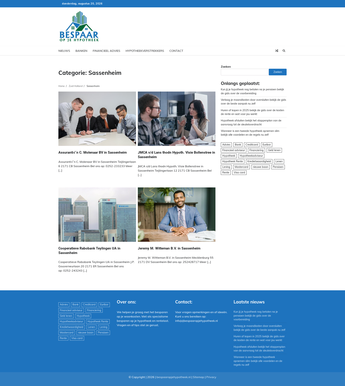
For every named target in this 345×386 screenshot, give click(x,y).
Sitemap (198, 377)
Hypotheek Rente (232, 161)
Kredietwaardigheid (259, 161)
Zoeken (226, 66)
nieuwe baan (260, 167)
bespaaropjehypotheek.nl (174, 377)
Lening (226, 167)
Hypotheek (228, 155)
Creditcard (251, 144)
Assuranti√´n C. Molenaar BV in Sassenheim (92, 152)
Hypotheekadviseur (251, 155)
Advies (226, 144)
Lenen (279, 161)
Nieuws (64, 51)
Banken (81, 51)
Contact (176, 51)
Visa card (239, 172)
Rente (225, 172)
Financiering (256, 150)
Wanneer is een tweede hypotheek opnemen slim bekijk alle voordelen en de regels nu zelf (258, 360)
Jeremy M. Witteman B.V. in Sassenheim (169, 248)
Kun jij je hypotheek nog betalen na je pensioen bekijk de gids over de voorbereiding (256, 315)
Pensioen (278, 167)
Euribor (267, 144)
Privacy (211, 377)
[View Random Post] (276, 50)
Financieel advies (106, 51)
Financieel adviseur (233, 150)
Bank (238, 144)
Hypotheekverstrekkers (145, 51)
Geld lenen (274, 150)
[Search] (284, 50)
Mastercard (241, 167)
